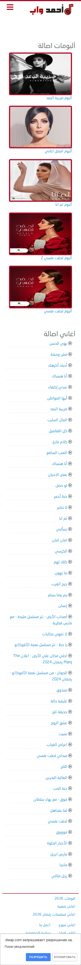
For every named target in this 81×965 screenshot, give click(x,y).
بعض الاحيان (57, 475)
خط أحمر (60, 497)
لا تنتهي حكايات (54, 634)
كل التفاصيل (58, 431)
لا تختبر (62, 508)
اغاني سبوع (67, 925)
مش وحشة (59, 355)
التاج (64, 767)
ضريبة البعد (58, 409)
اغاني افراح (67, 933)
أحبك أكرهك (57, 366)
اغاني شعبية (66, 906)
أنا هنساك (59, 376)
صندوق (61, 690)
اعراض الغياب (57, 745)
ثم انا (63, 519)
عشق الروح (59, 723)
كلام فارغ (60, 442)
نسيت (63, 734)
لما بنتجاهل (58, 811)
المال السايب (57, 420)
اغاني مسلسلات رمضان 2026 (54, 915)
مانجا (63, 865)
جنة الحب (60, 789)
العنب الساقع (57, 453)
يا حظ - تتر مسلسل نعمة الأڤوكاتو (41, 645)
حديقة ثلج (59, 712)
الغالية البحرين (56, 778)
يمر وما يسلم (57, 595)
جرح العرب (59, 584)
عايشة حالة (59, 701)
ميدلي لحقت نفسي (52, 756)
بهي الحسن (58, 344)
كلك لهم (60, 562)
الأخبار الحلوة (57, 843)
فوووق (61, 832)
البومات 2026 (64, 899)
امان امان (59, 540)
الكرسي (61, 551)
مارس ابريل (58, 854)
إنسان (62, 606)
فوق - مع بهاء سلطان (50, 800)
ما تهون (61, 573)
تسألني (61, 529)
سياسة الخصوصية (38, 933)
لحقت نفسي (57, 821)
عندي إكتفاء (57, 387)
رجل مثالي (59, 876)
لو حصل (61, 486)
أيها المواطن (57, 398)
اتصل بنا (44, 925)
